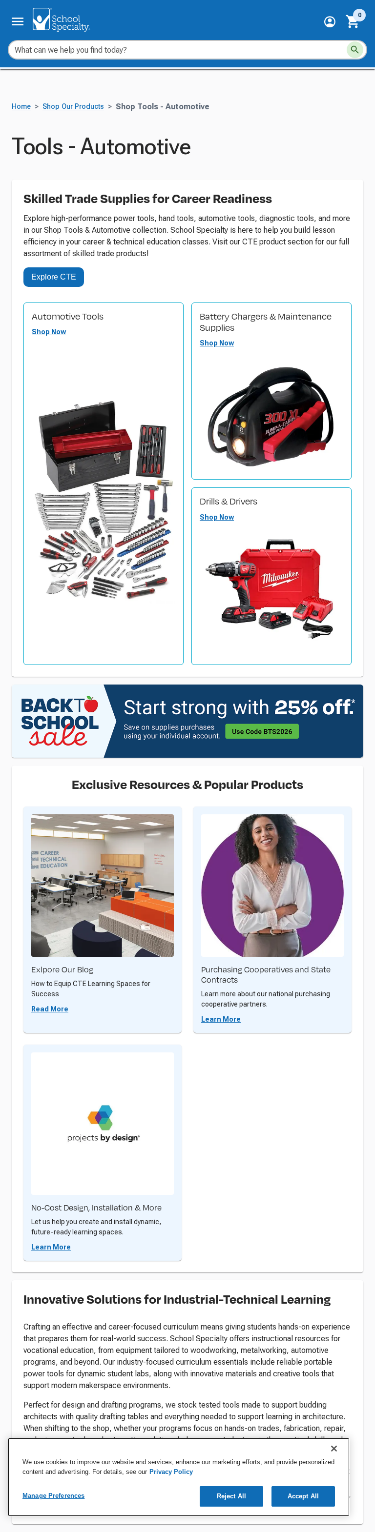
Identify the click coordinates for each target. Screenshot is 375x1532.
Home (21, 106)
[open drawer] (17, 21)
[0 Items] (353, 21)
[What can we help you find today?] (355, 49)
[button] (329, 21)
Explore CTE (53, 277)
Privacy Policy (171, 1471)
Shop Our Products (73, 106)
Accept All (303, 1496)
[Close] (334, 1448)
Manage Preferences (53, 1495)
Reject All (231, 1496)
